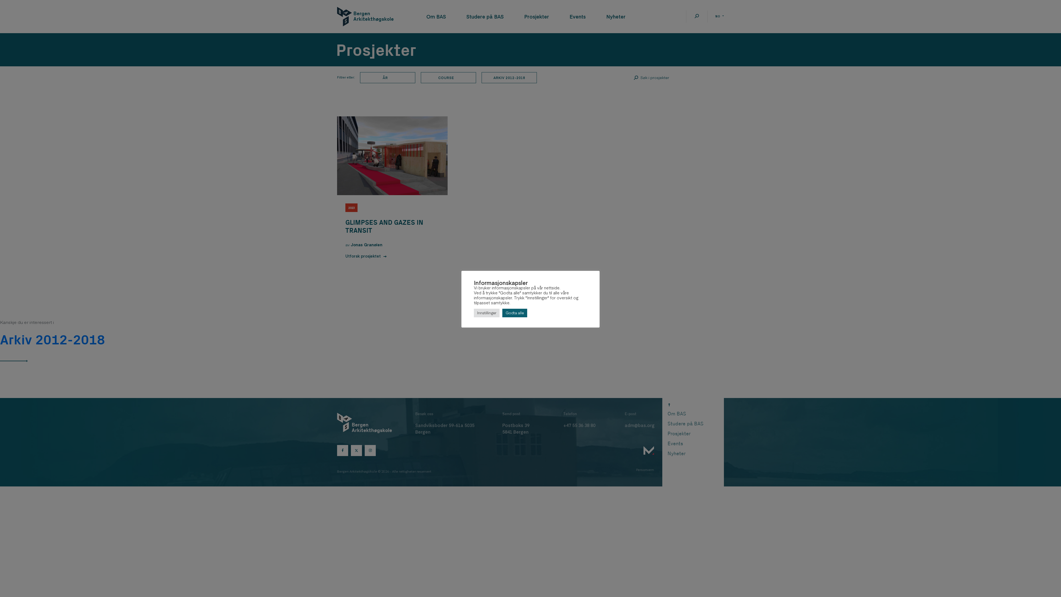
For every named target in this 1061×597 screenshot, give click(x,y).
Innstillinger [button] (486, 312)
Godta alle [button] (515, 312)
